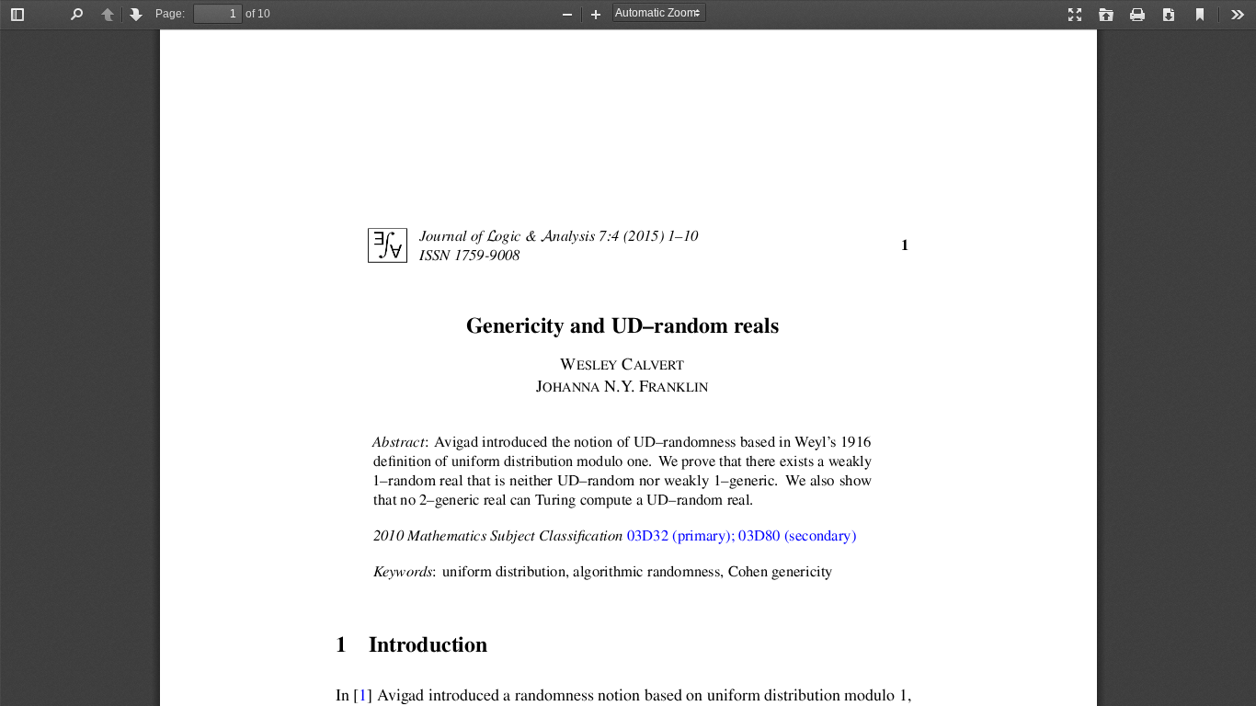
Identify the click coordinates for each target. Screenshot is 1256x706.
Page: (170, 13)
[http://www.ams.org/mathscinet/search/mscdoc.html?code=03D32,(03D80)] (741, 537)
